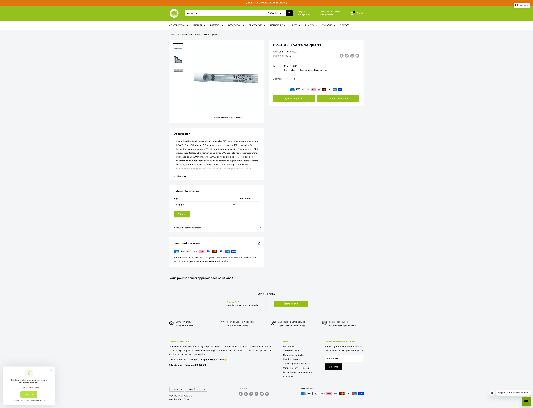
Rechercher (289, 346)
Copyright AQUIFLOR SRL (179, 399)
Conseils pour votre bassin (296, 368)
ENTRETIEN (215, 25)
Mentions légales (291, 359)
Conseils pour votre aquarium (297, 372)
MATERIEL (197, 25)
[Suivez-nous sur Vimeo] (267, 394)
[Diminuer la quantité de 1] (287, 79)
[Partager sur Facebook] (342, 56)
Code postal (245, 198)
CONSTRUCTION (177, 25)
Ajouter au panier (294, 98)
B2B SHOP (288, 376)
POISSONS (327, 25)
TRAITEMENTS (255, 25)
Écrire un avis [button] (291, 303)
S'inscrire (333, 366)
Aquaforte (278, 52)
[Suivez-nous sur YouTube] (262, 394)
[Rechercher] (289, 13)
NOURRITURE (276, 25)
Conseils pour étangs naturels (298, 363)
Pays (176, 198)
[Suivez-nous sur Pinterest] (256, 394)
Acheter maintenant (338, 98)
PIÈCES (294, 25)
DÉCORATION (234, 25)
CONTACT (344, 25)
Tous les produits (185, 34)
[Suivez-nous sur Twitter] (246, 394)
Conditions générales (293, 355)
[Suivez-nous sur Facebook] (241, 394)
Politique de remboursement (187, 227)
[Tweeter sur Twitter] (352, 56)
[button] (522, 5)
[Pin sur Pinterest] (347, 56)
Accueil (172, 34)
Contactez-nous (291, 350)
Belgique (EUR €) (194, 389)
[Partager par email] (357, 56)
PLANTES (309, 25)
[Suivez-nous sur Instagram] (251, 394)
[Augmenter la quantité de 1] (302, 79)
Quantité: (277, 78)
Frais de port (303, 70)
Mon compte (326, 14)
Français (174, 389)
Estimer (182, 214)
